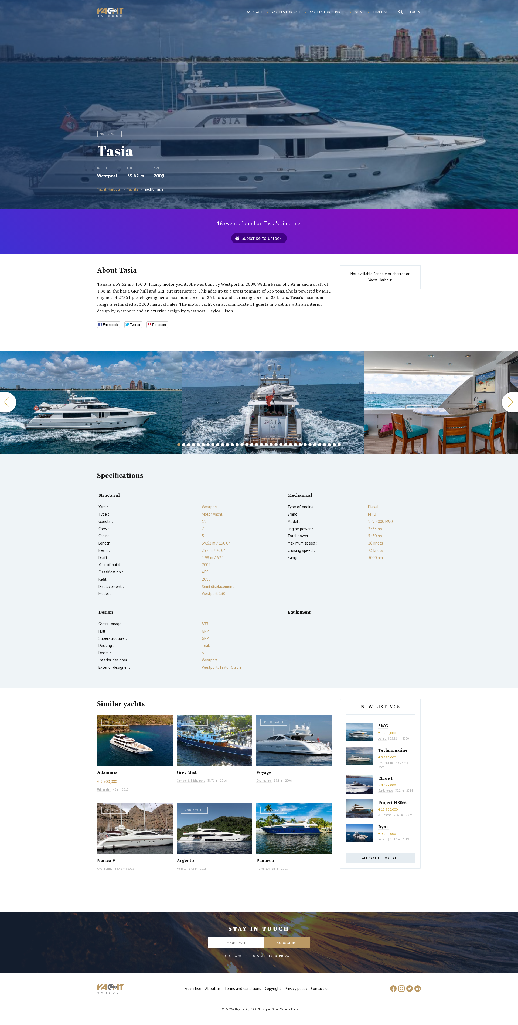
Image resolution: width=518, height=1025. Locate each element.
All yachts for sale (380, 858)
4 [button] (193, 444)
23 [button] (285, 444)
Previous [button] (8, 402)
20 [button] (271, 444)
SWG (383, 725)
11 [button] (227, 444)
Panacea (265, 860)
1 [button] (178, 444)
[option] (91, 402)
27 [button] (305, 444)
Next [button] (510, 402)
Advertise (193, 988)
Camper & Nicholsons (191, 780)
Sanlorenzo (385, 790)
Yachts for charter (328, 12)
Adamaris (107, 772)
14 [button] (242, 444)
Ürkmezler (104, 789)
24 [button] (290, 444)
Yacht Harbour (110, 13)
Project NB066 (392, 802)
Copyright (273, 988)
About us (213, 988)
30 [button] (319, 444)
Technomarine (393, 750)
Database (255, 12)
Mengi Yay (263, 869)
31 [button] (324, 444)
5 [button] (198, 444)
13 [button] (237, 444)
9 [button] (217, 444)
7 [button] (208, 444)
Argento (185, 860)
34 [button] (339, 444)
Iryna (383, 826)
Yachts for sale (287, 12)
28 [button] (310, 444)
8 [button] (212, 444)
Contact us (320, 988)
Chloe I (385, 778)
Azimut (382, 738)
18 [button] (261, 444)
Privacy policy (296, 988)
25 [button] (295, 444)
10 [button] (222, 444)
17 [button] (256, 444)
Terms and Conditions (242, 988)
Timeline (380, 12)
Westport (107, 176)
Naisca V (106, 860)
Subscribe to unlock (261, 238)
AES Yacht (384, 815)
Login (415, 12)
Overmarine (264, 780)
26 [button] (300, 444)
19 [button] (266, 444)
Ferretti (182, 869)
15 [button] (246, 444)
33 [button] (334, 444)
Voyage (263, 772)
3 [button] (188, 444)
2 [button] (183, 444)
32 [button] (329, 444)
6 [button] (203, 444)
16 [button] (251, 444)
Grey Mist (187, 772)
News (359, 12)
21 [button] (276, 444)
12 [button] (232, 444)
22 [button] (280, 444)
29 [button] (314, 444)
